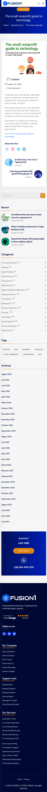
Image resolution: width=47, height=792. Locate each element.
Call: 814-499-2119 (24, 567)
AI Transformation (10, 262)
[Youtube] (14, 634)
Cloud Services (23, 9)
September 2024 (8, 499)
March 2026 (6, 402)
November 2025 (8, 419)
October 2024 (7, 493)
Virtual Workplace (10, 326)
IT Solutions (7, 298)
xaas (39, 354)
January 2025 (7, 476)
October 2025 (7, 425)
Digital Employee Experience (15, 289)
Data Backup (8, 285)
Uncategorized (9, 321)
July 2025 (5, 442)
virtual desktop (28, 354)
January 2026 (7, 408)
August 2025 (6, 436)
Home (6, 25)
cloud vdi (6, 349)
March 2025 (6, 465)
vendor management (10, 354)
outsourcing (39, 349)
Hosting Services (10, 294)
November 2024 (8, 488)
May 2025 (5, 453)
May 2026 (5, 391)
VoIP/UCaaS (7, 330)
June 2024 (5, 510)
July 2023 (5, 522)
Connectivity (7, 280)
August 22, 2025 (14, 84)
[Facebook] (9, 634)
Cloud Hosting (8, 271)
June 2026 (5, 385)
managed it (26, 349)
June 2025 (5, 448)
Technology (7, 317)
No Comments (14, 88)
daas (16, 349)
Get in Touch (24, 551)
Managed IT (8, 303)
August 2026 (6, 374)
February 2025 (7, 471)
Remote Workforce (11, 308)
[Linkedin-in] (4, 634)
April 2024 (5, 516)
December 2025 (8, 414)
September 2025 (8, 431)
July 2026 (5, 380)
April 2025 (5, 459)
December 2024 (8, 482)
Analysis (6, 267)
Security (6, 312)
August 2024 (6, 505)
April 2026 (5, 397)
